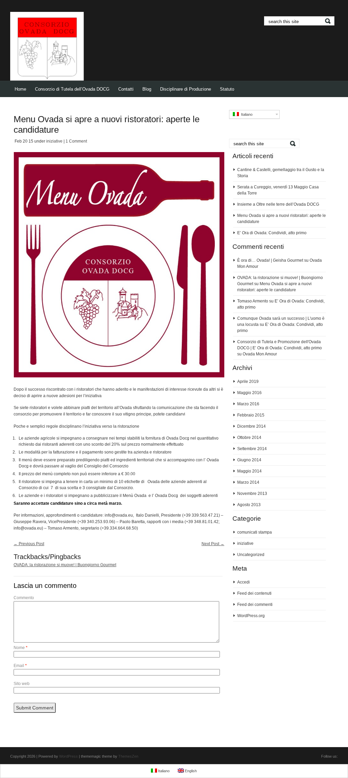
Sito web (22, 683)
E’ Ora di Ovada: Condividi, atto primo (272, 232)
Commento (24, 597)
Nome (21, 647)
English (190, 771)
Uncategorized (250, 554)
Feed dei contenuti (254, 593)
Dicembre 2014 (251, 426)
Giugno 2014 (249, 460)
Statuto (227, 89)
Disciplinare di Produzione (185, 89)
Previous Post (29, 543)
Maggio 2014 (249, 471)
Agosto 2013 (249, 504)
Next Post (213, 543)
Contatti (126, 89)
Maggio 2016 (249, 392)
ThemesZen (128, 756)
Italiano (246, 114)
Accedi (243, 582)
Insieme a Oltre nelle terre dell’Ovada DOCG (278, 204)
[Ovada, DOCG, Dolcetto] (47, 79)
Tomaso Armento (252, 301)
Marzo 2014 (248, 482)
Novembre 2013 (252, 493)
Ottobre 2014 (249, 437)
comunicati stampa (254, 532)
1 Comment (76, 141)
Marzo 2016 (248, 404)
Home (20, 89)
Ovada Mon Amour (260, 354)
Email (20, 665)
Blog (146, 89)
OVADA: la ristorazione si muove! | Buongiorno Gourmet (65, 564)
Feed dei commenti (255, 604)
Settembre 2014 (252, 448)
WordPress (68, 756)
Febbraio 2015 (250, 415)
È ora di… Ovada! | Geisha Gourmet (270, 260)
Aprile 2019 (248, 381)
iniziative (54, 141)
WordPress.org (251, 615)
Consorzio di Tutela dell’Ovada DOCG (72, 89)
